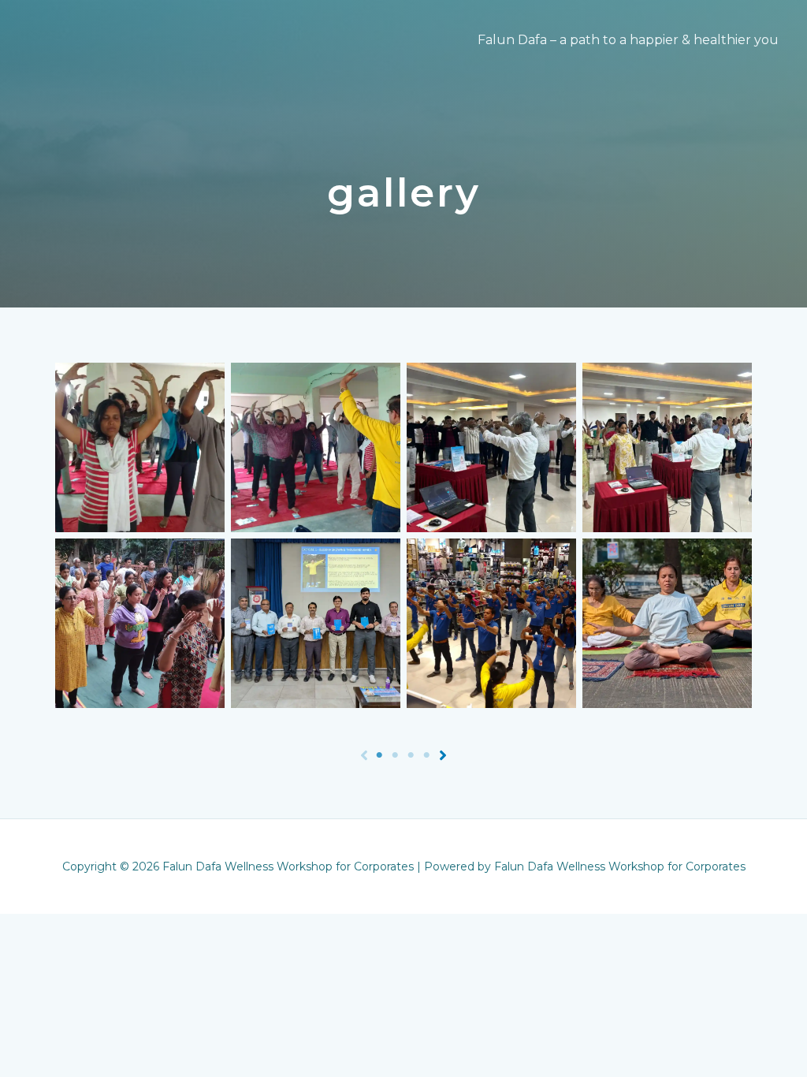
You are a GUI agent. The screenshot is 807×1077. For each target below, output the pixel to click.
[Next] (443, 755)
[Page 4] (427, 755)
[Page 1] (380, 755)
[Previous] (364, 755)
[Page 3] (411, 755)
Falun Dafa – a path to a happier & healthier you (628, 39)
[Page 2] (396, 755)
